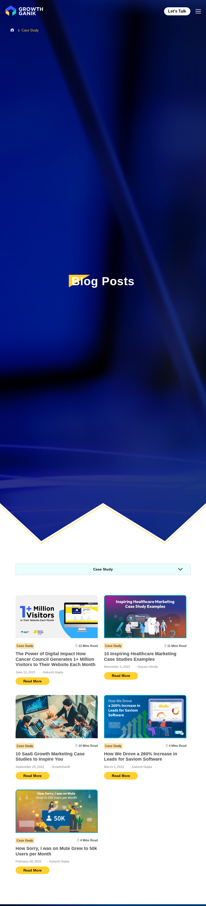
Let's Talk (177, 11)
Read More (32, 681)
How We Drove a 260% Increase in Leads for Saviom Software (140, 756)
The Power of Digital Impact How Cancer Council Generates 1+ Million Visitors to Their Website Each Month (55, 659)
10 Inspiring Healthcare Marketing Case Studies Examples (140, 656)
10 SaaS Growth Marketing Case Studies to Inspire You (50, 756)
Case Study (30, 30)
